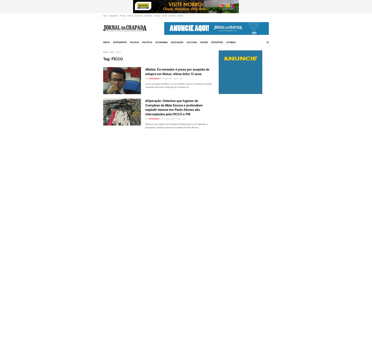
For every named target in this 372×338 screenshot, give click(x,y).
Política (130, 15)
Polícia (122, 15)
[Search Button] (268, 42)
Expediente (113, 15)
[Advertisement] (244, 215)
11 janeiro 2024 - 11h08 (171, 119)
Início (105, 15)
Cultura (157, 15)
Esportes (172, 15)
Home (105, 52)
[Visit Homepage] (125, 28)
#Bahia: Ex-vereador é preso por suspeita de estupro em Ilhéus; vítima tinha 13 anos (177, 71)
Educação (148, 15)
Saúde (164, 15)
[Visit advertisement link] (186, 6)
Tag (111, 52)
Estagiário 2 (154, 78)
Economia (139, 15)
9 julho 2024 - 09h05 (170, 78)
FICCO (118, 52)
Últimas (180, 15)
